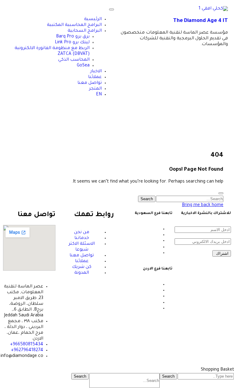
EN (99, 94)
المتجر (95, 89)
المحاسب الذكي (74, 60)
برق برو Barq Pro (73, 36)
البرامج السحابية (85, 31)
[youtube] (158, 247)
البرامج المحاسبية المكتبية (74, 25)
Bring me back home (202, 205)
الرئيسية (93, 19)
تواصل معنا (89, 83)
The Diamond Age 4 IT (200, 21)
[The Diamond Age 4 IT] (213, 8)
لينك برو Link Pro (72, 42)
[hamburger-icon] (111, 9)
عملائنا (95, 77)
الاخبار (96, 71)
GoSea (83, 65)
